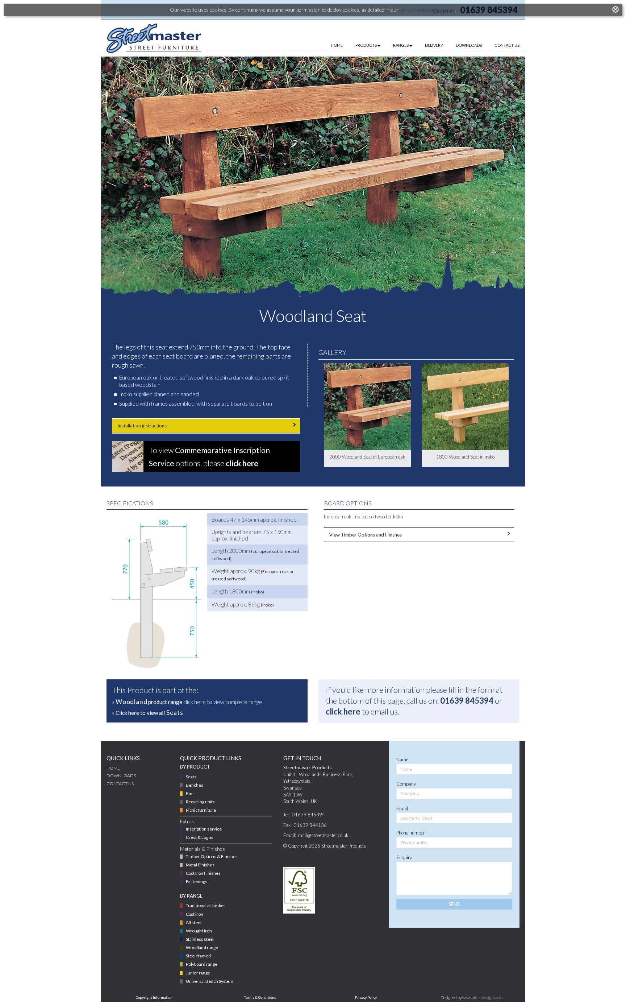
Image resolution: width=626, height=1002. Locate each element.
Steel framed (198, 955)
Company (406, 784)
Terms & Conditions (260, 997)
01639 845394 (466, 700)
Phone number (410, 833)
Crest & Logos (199, 837)
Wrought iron (199, 930)
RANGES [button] (401, 45)
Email (402, 808)
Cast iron (194, 914)
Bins (190, 793)
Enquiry (404, 857)
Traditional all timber (205, 905)
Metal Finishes (200, 865)
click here (343, 711)
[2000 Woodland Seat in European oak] (367, 406)
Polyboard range (201, 964)
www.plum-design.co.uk (483, 997)
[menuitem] (330, 45)
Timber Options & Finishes (212, 856)
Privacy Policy (366, 997)
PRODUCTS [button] (366, 45)
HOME (337, 45)
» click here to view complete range (187, 701)
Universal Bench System (209, 981)
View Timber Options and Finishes (365, 535)
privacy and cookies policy (427, 10)
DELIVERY (434, 45)
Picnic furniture (201, 810)
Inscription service (204, 829)
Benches (194, 785)
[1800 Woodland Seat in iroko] (465, 406)
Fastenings (196, 881)
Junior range (198, 973)
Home (113, 768)
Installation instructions (142, 425)
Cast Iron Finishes (203, 873)
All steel (193, 922)
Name (402, 759)
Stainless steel (200, 939)
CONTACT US (506, 45)
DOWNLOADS (469, 45)
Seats (191, 776)
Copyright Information (154, 997)
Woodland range (202, 947)
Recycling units (200, 801)
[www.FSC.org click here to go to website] (299, 890)
